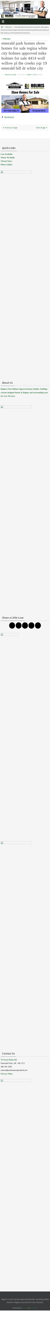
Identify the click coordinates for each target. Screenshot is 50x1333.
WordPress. (33, 1307)
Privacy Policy (7, 1072)
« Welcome (5, 39)
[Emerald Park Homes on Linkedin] (38, 624)
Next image (40, 126)
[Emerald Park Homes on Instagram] (19, 624)
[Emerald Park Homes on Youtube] (31, 624)
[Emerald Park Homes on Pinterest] (25, 624)
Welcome (8, 27)
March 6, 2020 (10, 74)
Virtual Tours (6, 160)
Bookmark (9, 116)
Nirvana (25, 1307)
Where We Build (8, 156)
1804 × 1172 (32, 74)
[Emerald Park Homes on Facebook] (12, 624)
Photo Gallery (6, 163)
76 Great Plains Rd (9, 1058)
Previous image (11, 126)
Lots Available (6, 153)
